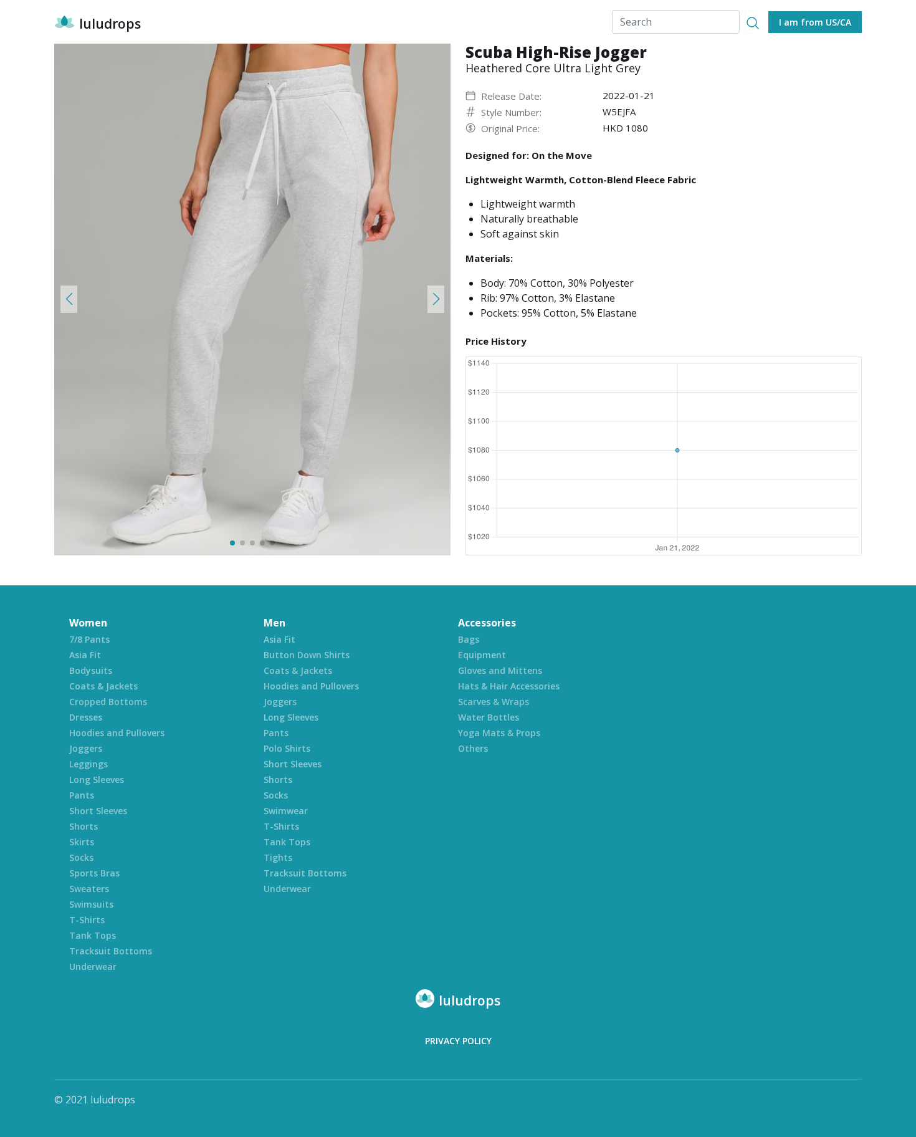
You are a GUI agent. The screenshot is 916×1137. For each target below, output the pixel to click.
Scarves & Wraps (493, 702)
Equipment (482, 655)
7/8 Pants (89, 639)
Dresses (85, 717)
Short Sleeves (98, 811)
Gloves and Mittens (500, 670)
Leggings (88, 764)
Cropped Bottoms (108, 702)
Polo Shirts (287, 748)
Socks (81, 857)
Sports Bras (94, 873)
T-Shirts (87, 920)
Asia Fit (85, 655)
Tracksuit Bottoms (110, 951)
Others (473, 748)
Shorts (83, 826)
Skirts (81, 842)
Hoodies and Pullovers (117, 733)
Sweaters (89, 889)
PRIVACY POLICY (458, 1041)
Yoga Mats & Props (499, 733)
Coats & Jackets (103, 686)
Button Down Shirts (307, 655)
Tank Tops (92, 935)
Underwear (93, 966)
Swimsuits (91, 904)
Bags (468, 639)
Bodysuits (90, 670)
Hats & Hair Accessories (509, 686)
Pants (81, 795)
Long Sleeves (96, 779)
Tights (278, 857)
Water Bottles (488, 717)
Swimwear (286, 811)
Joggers (85, 748)
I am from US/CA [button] (815, 22)
